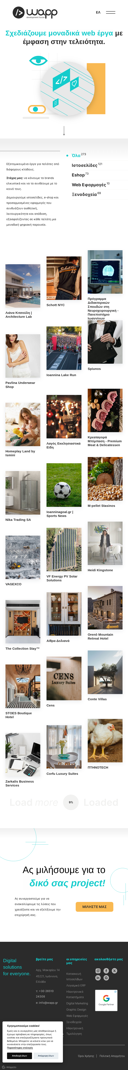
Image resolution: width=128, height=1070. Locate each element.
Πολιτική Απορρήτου (112, 1056)
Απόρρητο (11, 1067)
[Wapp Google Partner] (106, 1011)
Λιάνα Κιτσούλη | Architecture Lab (22, 291)
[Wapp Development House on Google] (106, 977)
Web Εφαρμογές (89, 184)
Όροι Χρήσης (86, 1056)
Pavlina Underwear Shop (22, 361)
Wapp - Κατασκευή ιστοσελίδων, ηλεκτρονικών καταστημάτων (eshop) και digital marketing (35, 12)
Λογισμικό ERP (76, 985)
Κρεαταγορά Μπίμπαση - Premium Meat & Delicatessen (105, 418)
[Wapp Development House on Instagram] (97, 970)
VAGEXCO (22, 561)
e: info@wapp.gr (47, 1002)
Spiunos (105, 345)
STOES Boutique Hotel (22, 691)
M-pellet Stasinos (105, 482)
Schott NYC (64, 281)
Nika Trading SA (22, 496)
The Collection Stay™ (22, 625)
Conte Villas (105, 675)
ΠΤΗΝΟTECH (105, 744)
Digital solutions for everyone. (17, 967)
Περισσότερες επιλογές (20, 1047)
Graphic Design (76, 1009)
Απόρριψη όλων (46, 1055)
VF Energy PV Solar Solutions (64, 555)
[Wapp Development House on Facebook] (106, 970)
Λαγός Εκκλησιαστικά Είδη (64, 422)
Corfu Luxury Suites (64, 750)
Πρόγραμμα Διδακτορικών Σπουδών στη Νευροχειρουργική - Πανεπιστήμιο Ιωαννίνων (105, 285)
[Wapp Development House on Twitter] (114, 970)
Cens (64, 682)
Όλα (76, 155)
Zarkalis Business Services (22, 760)
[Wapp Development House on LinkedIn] (97, 977)
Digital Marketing (77, 1003)
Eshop (78, 175)
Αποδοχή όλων (19, 1055)
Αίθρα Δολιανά (64, 617)
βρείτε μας (44, 959)
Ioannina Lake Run (64, 351)
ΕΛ (98, 12)
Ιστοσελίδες (85, 165)
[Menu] (110, 12)
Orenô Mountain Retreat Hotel (105, 613)
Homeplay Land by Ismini (22, 430)
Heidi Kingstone (105, 547)
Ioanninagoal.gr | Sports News (64, 490)
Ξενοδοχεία (84, 194)
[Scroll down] (64, 134)
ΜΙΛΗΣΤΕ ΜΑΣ (94, 907)
